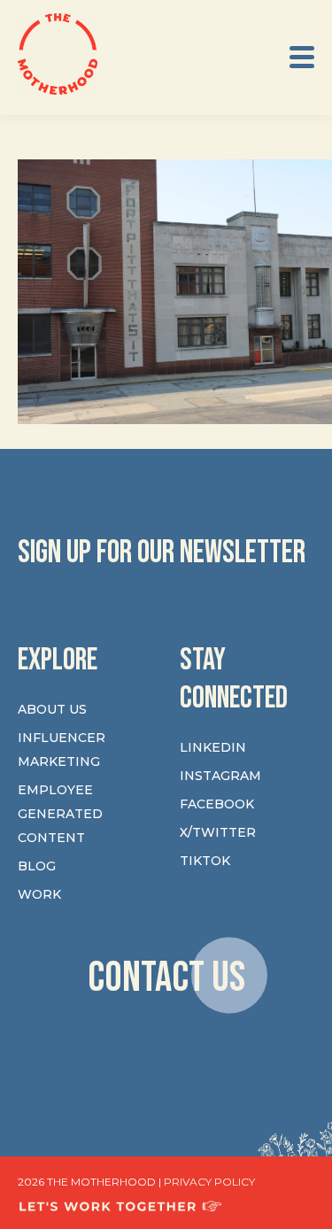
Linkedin (213, 747)
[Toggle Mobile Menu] (302, 57)
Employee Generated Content (60, 814)
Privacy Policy (209, 1181)
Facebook (217, 804)
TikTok (205, 861)
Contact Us (166, 978)
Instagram (220, 776)
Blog (37, 866)
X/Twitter (218, 832)
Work (39, 894)
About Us (52, 709)
